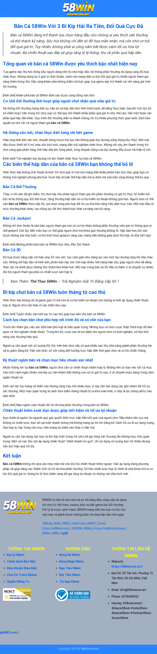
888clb (47, 523)
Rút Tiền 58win (69, 575)
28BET (66, 523)
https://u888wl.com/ (56, 528)
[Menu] (5, 8)
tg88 (64, 533)
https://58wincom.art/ (127, 566)
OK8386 (76, 528)
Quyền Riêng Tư (18, 581)
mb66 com (79, 523)
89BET (91, 523)
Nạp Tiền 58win (70, 568)
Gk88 (56, 523)
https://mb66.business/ (110, 528)
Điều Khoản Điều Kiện (22, 568)
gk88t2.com (8, 632)
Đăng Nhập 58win (71, 561)
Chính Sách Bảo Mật (21, 561)
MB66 (88, 528)
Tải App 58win (69, 581)
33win (101, 523)
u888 (55, 533)
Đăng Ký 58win (69, 555)
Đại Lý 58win (15, 555)
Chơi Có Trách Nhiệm (22, 575)
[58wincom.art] (78, 8)
